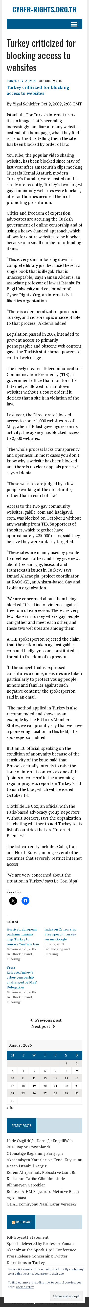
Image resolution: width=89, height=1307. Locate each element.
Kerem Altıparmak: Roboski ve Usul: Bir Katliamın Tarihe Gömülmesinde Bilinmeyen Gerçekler (42, 1179)
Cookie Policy (25, 1287)
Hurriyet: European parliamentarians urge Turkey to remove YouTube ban (23, 936)
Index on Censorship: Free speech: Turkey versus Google (60, 934)
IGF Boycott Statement (28, 1237)
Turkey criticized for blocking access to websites (38, 90)
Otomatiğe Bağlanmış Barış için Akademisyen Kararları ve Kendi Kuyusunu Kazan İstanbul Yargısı (44, 1160)
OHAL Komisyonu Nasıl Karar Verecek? (41, 1204)
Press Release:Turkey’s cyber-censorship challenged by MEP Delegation (22, 977)
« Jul (11, 1107)
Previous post (48, 1020)
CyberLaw (23, 1221)
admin (30, 81)
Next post (40, 1026)
